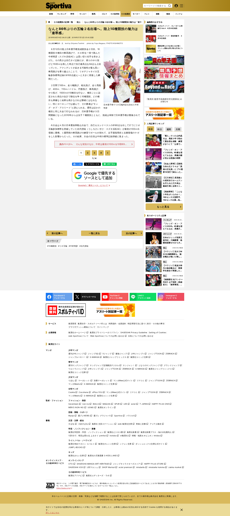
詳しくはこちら (52, 512)
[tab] (72, 14)
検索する (169, 6)
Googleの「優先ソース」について (93, 185)
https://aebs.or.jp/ (64, 488)
